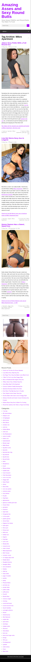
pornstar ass (6, 585)
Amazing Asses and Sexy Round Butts (13, 11)
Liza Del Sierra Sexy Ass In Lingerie (13, 139)
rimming (5, 601)
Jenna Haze (6, 521)
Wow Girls (5, 651)
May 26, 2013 (13, 47)
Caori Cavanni (6, 472)
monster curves (7, 555)
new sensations (7, 566)
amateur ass (6, 424)
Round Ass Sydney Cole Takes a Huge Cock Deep (16, 404)
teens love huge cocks (9, 635)
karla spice (5, 525)
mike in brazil (6, 548)
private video (6, 587)
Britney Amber (6, 468)
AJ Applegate (6, 418)
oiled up (5, 571)
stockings (5, 624)
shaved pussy (6, 614)
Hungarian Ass (6, 514)
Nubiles (5, 569)
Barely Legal (6, 443)
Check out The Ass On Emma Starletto (13, 370)
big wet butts (6, 459)
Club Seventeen (7, 475)
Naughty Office (7, 564)
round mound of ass (8, 605)
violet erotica (6, 646)
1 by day (5, 411)
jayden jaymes (6, 518)
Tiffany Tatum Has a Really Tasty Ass (12, 382)
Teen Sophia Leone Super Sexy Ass (12, 393)
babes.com (6, 438)
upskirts (5, 644)
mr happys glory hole (8, 557)
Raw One (5, 47)
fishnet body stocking (7, 194)
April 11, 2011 (13, 142)
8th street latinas (7, 413)
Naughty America (7, 562)
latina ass (5, 532)
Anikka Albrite (6, 429)
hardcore (9, 291)
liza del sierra (22, 218)
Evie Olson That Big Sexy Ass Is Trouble (13, 391)
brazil (4, 466)
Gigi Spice (5, 498)
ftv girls (5, 495)
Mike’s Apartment (17, 188)
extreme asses (7, 491)
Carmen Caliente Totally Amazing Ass (12, 386)
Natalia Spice (6, 559)
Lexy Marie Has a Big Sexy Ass (11, 372)
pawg (4, 580)
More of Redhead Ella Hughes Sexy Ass (13, 379)
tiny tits (26, 105)
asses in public (7, 436)
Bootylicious (6, 463)
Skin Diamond (6, 617)
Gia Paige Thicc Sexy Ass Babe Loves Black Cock (16, 375)
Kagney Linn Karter (8, 523)
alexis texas (6, 420)
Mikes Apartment (6, 308)
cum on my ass (7, 477)
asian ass (5, 431)
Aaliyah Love (6, 415)
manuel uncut (6, 546)
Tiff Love (5, 640)
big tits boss (6, 456)
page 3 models (7, 575)
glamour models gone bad (10, 502)
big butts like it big (7, 452)
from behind (4, 307)
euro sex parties (7, 489)
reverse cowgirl (7, 598)
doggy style (10, 306)
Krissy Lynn (6, 530)
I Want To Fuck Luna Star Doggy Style (13, 377)
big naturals (6, 454)
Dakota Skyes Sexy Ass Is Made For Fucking (14, 402)
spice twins (6, 621)
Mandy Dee (6, 543)
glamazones (6, 500)
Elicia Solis (5, 486)
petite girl (24, 132)
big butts (10, 131)
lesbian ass (6, 534)
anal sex (5, 131)
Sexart (4, 612)
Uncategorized (6, 642)
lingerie (9, 218)
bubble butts (6, 470)
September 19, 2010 (15, 228)
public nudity (6, 589)
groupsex (5, 507)
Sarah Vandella (7, 608)
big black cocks (7, 447)
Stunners (5, 628)
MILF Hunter (6, 553)
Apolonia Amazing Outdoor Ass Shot (12, 388)
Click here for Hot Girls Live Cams (15, 656)
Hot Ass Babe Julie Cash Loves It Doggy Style (15, 395)
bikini (4, 461)
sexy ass (28, 133)
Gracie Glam (6, 505)
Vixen (4, 649)
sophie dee (6, 619)
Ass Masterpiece (7, 434)
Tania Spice (6, 630)
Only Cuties (6, 573)
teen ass (5, 633)
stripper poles (6, 626)
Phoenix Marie (6, 582)
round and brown (7, 603)
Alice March (6, 422)
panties (5, 578)
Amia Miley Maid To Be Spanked (11, 384)
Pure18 (5, 594)
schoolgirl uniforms (8, 610)
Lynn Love (5, 541)
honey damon (22, 306)
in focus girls (6, 516)
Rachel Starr (6, 596)
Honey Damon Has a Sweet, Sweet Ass (13, 225)
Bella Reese (6, 445)
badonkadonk (6, 440)
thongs (4, 637)
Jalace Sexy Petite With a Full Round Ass (14, 44)
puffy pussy (6, 592)
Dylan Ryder (6, 482)
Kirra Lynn (5, 527)
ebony (4, 484)
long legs (5, 539)
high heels (5, 511)
